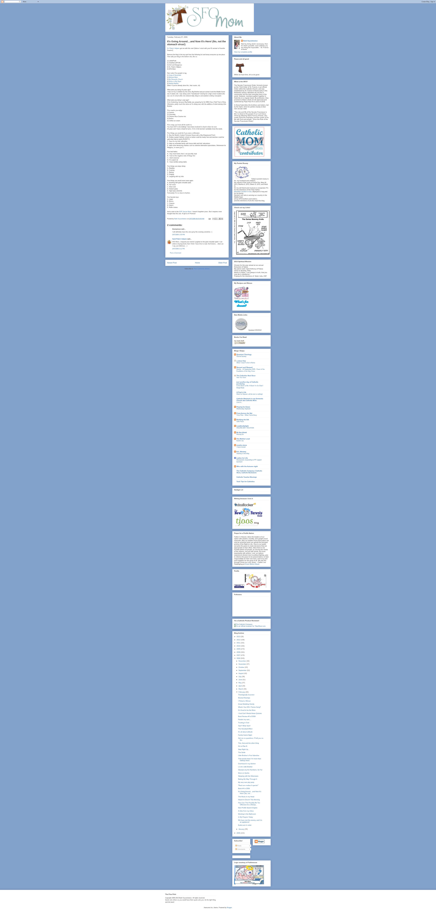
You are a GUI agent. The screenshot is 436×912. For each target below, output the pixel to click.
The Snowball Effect (245, 729)
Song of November (175, 75)
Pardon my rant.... (244, 719)
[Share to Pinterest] (222, 219)
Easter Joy (240, 441)
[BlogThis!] (215, 219)
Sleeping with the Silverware (248, 776)
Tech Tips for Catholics (246, 481)
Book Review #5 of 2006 (247, 716)
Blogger (229, 907)
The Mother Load (243, 439)
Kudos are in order (244, 825)
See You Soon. (241, 377)
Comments (241, 849)
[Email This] (213, 219)
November (242, 664)
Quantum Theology (244, 354)
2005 (239, 833)
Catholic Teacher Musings (247, 477)
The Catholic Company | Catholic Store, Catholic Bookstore (249, 472)
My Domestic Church (176, 79)
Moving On (240, 434)
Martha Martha (173, 83)
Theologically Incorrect (246, 695)
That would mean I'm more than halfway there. (249, 759)
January (242, 829)
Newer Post (172, 263)
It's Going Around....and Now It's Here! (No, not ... (249, 792)
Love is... (240, 402)
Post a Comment (175, 253)
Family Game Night (245, 735)
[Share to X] (218, 219)
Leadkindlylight (243, 426)
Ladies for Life (242, 458)
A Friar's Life (241, 392)
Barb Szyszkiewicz (250, 41)
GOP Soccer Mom (185, 211)
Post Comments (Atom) (201, 269)
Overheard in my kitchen (247, 764)
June (241, 680)
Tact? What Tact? (244, 726)
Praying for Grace (243, 407)
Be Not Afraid (242, 432)
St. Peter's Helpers (173, 48)
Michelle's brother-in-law (242, 191)
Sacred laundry (241, 356)
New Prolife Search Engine (247, 808)
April (240, 686)
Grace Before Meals (252, 564)
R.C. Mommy (241, 452)
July (240, 676)
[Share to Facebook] (220, 219)
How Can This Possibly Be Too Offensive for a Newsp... (249, 804)
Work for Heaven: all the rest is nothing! (250, 394)
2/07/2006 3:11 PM (178, 249)
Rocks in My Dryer (175, 81)
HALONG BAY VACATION (245, 428)
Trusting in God (243, 723)
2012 (239, 640)
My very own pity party (246, 782)
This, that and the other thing (248, 743)
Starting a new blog (243, 453)
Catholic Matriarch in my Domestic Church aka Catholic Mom (250, 399)
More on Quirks (243, 773)
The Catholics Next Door (246, 376)
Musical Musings (244, 698)
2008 (239, 652)
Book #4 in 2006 (244, 788)
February (242, 692)
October (242, 667)
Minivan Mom (173, 77)
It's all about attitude (245, 732)
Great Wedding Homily (246, 704)
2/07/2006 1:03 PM (178, 234)
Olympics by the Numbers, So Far (250, 770)
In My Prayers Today (245, 817)
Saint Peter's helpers (179, 239)
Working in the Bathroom (247, 814)
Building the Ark (243, 420)
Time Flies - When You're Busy (247, 415)
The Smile (241, 752)
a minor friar (241, 361)
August (241, 673)
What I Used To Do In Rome (246, 363)
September (243, 670)
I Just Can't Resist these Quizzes (250, 713)
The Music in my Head (246, 797)
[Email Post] (209, 219)
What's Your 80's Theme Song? (249, 707)
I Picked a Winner (244, 701)
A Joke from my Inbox (246, 811)
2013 (239, 636)
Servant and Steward (245, 367)
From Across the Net (244, 413)
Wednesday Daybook (243, 409)
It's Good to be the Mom (246, 710)
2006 (239, 658)
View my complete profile (243, 52)
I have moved (241, 447)
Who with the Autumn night (247, 466)
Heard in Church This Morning (249, 800)
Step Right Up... (243, 749)
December (242, 661)
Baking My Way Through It (247, 779)
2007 (239, 655)
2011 (238, 643)
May (240, 683)
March (241, 689)
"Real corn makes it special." (248, 785)
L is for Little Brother (245, 767)
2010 (239, 646)
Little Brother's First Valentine (248, 755)
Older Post (222, 263)
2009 (239, 649)
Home (197, 263)
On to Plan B (242, 746)
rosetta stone (242, 445)
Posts (239, 846)
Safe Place (240, 421)
